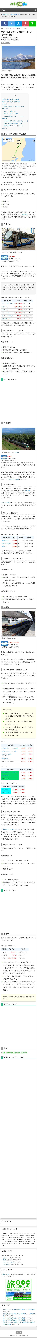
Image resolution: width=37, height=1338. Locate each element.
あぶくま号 (4, 306)
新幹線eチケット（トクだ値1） (10, 751)
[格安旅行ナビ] (18, 6)
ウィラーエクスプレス (7, 316)
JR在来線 (5, 109)
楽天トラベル (5, 1274)
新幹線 (4, 118)
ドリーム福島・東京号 (7, 303)
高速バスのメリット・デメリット (14, 106)
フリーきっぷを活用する (11, 113)
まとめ (4, 128)
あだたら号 (4, 309)
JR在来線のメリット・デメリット (14, 116)
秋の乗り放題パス (6, 543)
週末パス (4, 546)
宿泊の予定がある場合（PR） (13, 123)
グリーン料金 (5, 502)
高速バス (5, 104)
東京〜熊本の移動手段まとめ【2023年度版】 (14, 1320)
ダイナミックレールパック (10, 829)
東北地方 (8, 1052)
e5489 (4, 1260)
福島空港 (24, 214)
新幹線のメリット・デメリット (13, 125)
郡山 (18, 1052)
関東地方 (23, 1052)
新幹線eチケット (6, 758)
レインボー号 (5, 312)
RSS (20, 1332)
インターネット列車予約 (9, 1262)
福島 (14, 1052)
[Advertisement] (18, 400)
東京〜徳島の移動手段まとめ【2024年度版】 (14, 1318)
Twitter (17, 1332)
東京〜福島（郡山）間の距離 (10, 99)
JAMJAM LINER (6, 319)
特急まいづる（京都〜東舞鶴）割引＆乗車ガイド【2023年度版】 (19, 1309)
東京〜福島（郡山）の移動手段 (11, 101)
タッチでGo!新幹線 (7, 754)
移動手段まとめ (6, 43)
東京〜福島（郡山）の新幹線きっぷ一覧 (16, 121)
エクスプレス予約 (7, 1264)
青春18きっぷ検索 (13, 479)
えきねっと (5, 1258)
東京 (3, 1052)
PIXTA (17, 452)
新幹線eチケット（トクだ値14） (10, 748)
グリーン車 (26, 490)
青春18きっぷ (5, 540)
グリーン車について (10, 111)
